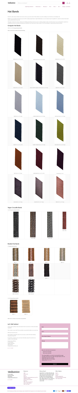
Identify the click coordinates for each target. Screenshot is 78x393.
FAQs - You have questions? (28, 381)
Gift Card (56, 374)
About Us (25, 376)
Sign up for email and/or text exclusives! (49, 350)
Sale (59, 6)
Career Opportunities (58, 378)
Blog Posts (25, 380)
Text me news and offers (47, 353)
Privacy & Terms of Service (28, 379)
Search (56, 372)
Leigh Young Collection (29, 6)
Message (43, 340)
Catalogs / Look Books (66, 6)
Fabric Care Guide (26, 384)
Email (43, 331)
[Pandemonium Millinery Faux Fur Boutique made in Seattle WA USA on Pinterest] (12, 348)
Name (43, 326)
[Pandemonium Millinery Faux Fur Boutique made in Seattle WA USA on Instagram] (11, 348)
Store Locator (26, 374)
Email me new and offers (47, 351)
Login (24, 372)
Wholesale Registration (59, 376)
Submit (55, 364)
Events (25, 375)
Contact (56, 375)
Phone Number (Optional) (46, 336)
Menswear (45, 6)
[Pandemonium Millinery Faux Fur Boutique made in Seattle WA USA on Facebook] (9, 348)
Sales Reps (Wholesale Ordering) (60, 377)
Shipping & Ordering (27, 378)
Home (54, 6)
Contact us (46, 379)
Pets (50, 6)
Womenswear (38, 6)
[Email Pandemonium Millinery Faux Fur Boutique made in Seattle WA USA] (8, 348)
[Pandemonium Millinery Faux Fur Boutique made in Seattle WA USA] (11, 3)
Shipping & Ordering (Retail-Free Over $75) (31, 377)
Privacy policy (49, 360)
